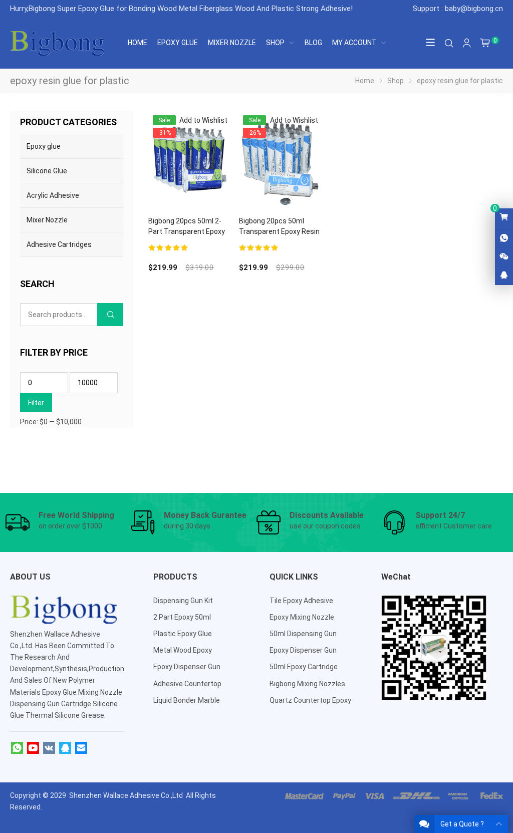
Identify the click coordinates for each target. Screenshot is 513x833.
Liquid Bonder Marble (186, 700)
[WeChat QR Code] (504, 257)
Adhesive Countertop (187, 684)
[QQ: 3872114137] (504, 275)
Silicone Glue (47, 171)
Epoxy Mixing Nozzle (302, 617)
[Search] (449, 43)
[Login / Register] (467, 43)
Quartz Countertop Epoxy (310, 700)
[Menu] (431, 43)
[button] (197, 120)
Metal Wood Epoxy (182, 650)
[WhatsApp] (17, 748)
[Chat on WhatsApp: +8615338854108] (504, 238)
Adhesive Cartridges (59, 244)
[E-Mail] (81, 748)
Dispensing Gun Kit (183, 601)
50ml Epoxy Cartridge (304, 667)
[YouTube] (33, 748)
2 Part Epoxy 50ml (182, 617)
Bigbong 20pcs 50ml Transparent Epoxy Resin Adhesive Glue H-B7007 (279, 231)
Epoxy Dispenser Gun (186, 667)
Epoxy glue (44, 146)
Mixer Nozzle (47, 220)
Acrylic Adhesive (53, 195)
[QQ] (65, 748)
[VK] (49, 748)
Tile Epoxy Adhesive (301, 601)
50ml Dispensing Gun (303, 634)
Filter (36, 403)
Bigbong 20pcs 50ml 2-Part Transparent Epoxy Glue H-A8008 (186, 231)
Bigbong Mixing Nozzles (307, 684)
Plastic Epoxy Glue (182, 634)
